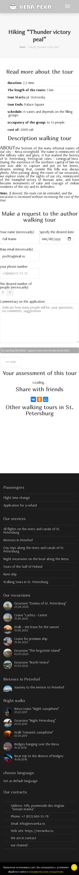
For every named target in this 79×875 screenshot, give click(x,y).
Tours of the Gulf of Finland (22, 566)
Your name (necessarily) (17, 232)
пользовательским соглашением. (46, 871)
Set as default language (20, 781)
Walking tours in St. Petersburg (25, 582)
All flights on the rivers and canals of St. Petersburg (31, 530)
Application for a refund (20, 505)
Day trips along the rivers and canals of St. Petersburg (33, 549)
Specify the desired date (57, 232)
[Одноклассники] (39, 399)
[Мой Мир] (45, 399)
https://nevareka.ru (39, 830)
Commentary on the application (22, 302)
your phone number (14, 267)
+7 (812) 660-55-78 (35, 816)
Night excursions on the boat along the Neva (35, 559)
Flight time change (16, 497)
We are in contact (23, 838)
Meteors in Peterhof (18, 540)
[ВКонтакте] (33, 399)
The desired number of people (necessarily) (16, 285)
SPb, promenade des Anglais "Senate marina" (38, 807)
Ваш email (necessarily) (16, 249)
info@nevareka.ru (32, 823)
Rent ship (10, 574)
